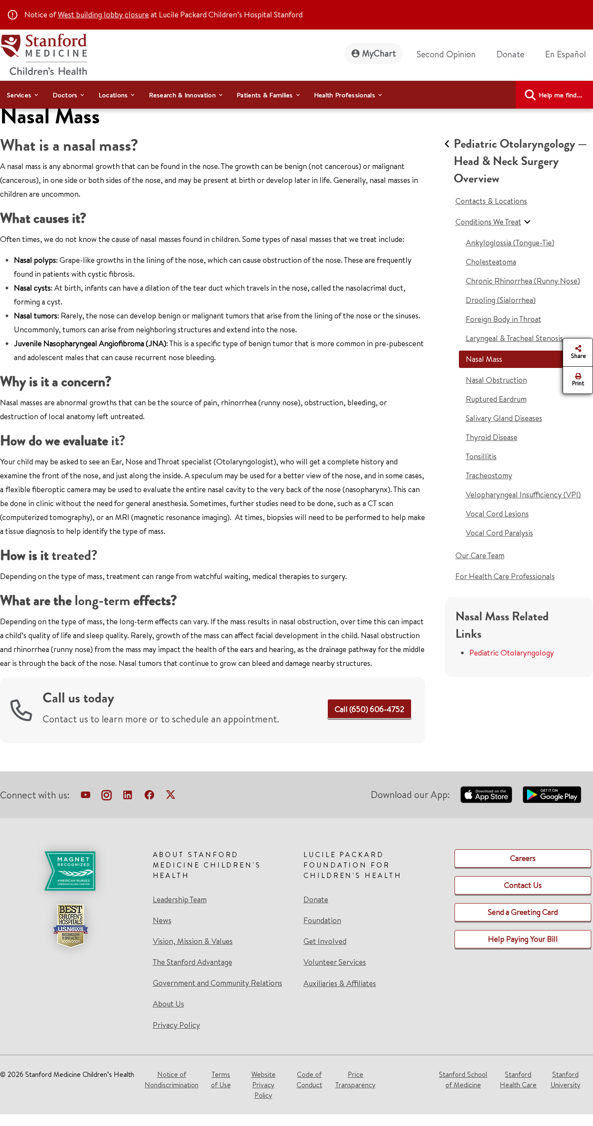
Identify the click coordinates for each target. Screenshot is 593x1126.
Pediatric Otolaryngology (511, 652)
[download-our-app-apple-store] (486, 794)
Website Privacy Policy (263, 1085)
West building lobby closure (103, 14)
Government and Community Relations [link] (217, 983)
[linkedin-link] (127, 796)
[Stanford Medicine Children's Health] (43, 53)
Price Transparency (355, 1080)
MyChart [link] (379, 53)
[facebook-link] (149, 796)
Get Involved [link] (324, 941)
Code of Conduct (309, 1080)
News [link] (162, 920)
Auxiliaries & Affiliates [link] (339, 983)
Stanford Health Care (518, 1080)
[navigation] (296, 95)
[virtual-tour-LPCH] (85, 796)
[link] (569, 54)
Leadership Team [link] (180, 899)
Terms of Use (221, 1080)
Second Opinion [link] (446, 54)
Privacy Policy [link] (176, 1025)
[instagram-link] (107, 796)
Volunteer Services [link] (334, 962)
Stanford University (565, 1080)
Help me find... (561, 94)
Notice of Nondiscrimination (171, 1080)
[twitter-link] (170, 796)
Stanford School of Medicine (463, 1080)
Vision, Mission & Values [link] (193, 941)
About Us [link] (168, 1004)
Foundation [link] (322, 920)
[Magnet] (70, 871)
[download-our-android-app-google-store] (552, 794)
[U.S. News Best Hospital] (70, 925)
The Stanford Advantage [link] (192, 962)
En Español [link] (565, 54)
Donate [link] (510, 54)
